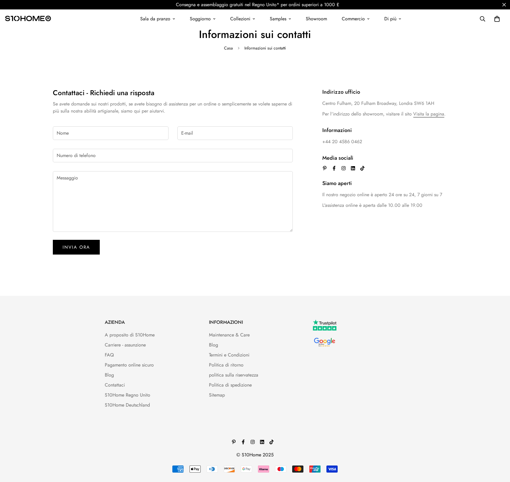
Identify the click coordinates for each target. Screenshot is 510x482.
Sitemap (217, 395)
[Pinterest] (324, 168)
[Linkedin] (353, 168)
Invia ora (76, 247)
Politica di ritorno (226, 365)
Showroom (316, 18)
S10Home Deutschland (127, 405)
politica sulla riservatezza (233, 375)
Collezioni (240, 18)
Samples (278, 18)
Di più (390, 18)
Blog (109, 375)
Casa (228, 48)
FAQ (109, 354)
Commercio (353, 18)
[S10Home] (28, 18)
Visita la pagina (428, 113)
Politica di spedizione (230, 385)
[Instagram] (343, 168)
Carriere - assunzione (125, 344)
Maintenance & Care (229, 334)
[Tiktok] (362, 168)
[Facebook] (334, 168)
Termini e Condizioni (229, 354)
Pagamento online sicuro (129, 365)
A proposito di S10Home (130, 334)
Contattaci (115, 385)
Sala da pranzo (155, 18)
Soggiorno (200, 18)
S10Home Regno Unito (127, 395)
